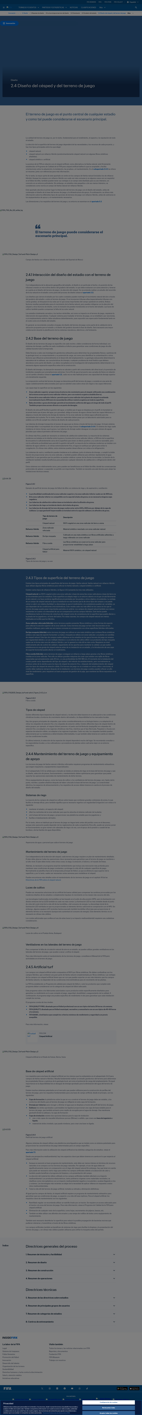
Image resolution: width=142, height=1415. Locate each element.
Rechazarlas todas (108, 1408)
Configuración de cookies (108, 1402)
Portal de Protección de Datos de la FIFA (56, 1413)
